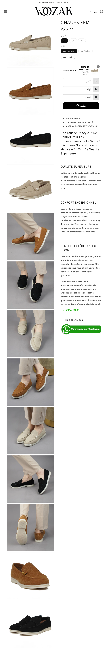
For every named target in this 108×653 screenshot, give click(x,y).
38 (74, 41)
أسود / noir (68, 57)
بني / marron (68, 51)
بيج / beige (87, 51)
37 (64, 41)
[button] (5, 11)
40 (83, 41)
